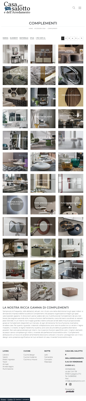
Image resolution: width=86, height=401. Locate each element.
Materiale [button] (23, 38)
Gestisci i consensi (22, 399)
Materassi (48, 362)
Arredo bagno (8, 367)
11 (81, 38)
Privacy (3, 399)
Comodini (48, 360)
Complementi (52, 28)
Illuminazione (8, 369)
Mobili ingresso (9, 360)
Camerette (48, 357)
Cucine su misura (30, 360)
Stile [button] (32, 38)
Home (31, 28)
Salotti (5, 357)
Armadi (6, 364)
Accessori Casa (39, 28)
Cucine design (29, 355)
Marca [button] (5, 38)
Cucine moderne (30, 357)
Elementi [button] (14, 38)
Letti (46, 355)
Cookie (10, 399)
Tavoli (5, 362)
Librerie (6, 355)
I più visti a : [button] (41, 38)
